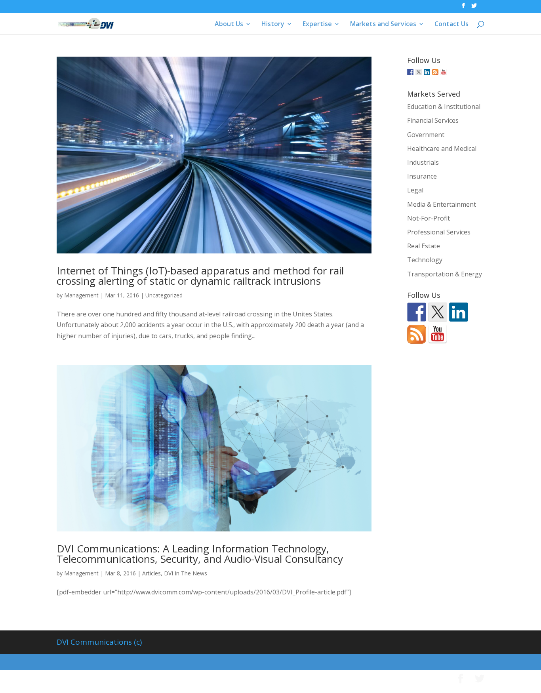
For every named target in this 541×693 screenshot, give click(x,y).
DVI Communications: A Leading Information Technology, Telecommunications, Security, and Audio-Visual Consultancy (200, 553)
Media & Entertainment (441, 204)
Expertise (317, 24)
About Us (229, 24)
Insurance (422, 176)
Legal (415, 190)
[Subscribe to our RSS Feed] (435, 72)
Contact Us (451, 24)
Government (425, 134)
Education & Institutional (443, 106)
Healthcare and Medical (441, 148)
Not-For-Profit (428, 218)
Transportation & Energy (444, 274)
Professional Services (439, 232)
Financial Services (433, 120)
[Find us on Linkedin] (427, 72)
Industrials (423, 162)
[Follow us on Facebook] (410, 72)
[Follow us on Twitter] (418, 72)
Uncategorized (164, 295)
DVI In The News (185, 573)
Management (81, 295)
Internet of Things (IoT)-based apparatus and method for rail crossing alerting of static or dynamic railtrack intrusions (200, 275)
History (272, 24)
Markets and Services (383, 24)
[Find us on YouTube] (443, 72)
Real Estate (423, 246)
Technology (424, 259)
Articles (151, 573)
